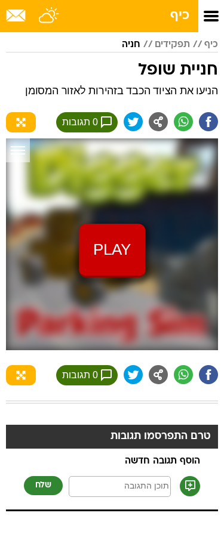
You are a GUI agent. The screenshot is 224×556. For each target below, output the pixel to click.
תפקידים (172, 45)
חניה (131, 45)
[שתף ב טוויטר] (133, 121)
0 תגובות (80, 122)
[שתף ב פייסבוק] (208, 121)
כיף (179, 16)
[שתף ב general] (158, 121)
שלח (43, 485)
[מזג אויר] (49, 16)
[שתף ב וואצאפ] (183, 121)
